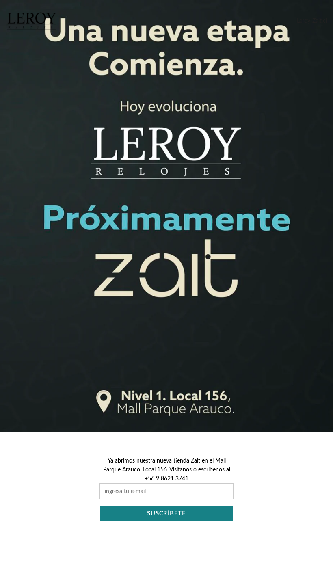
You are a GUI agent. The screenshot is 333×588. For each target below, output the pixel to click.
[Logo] (31, 21)
